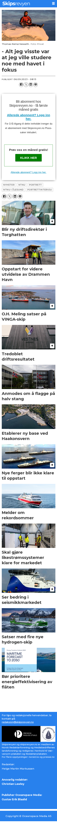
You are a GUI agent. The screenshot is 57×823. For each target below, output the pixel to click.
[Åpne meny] (53, 3)
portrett (35, 185)
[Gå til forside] (24, 3)
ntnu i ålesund (13, 189)
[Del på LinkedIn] (30, 84)
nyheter (8, 185)
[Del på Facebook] (21, 84)
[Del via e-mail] (35, 84)
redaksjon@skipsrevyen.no (18, 722)
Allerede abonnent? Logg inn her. (28, 172)
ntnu (21, 185)
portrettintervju (39, 189)
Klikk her (28, 157)
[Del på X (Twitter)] (26, 84)
